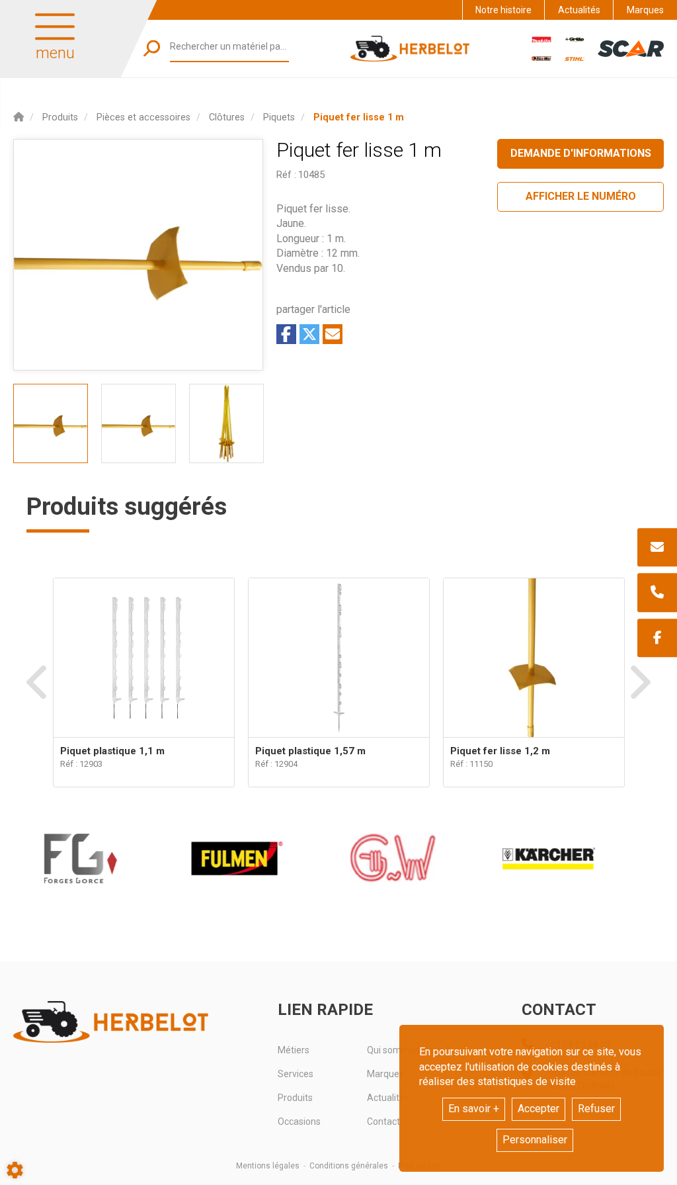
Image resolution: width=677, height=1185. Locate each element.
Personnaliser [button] (534, 1139)
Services (295, 1074)
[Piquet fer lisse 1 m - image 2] (138, 423)
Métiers (293, 1050)
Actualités (579, 10)
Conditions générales (348, 1165)
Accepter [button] (538, 1108)
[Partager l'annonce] (332, 334)
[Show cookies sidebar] (15, 1170)
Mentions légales (267, 1165)
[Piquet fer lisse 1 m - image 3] (226, 423)
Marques (645, 10)
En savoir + (473, 1108)
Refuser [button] (596, 1108)
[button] (358, 117)
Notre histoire (503, 10)
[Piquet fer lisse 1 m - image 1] (50, 423)
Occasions (299, 1121)
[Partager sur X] (309, 334)
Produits (295, 1097)
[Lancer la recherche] (151, 48)
